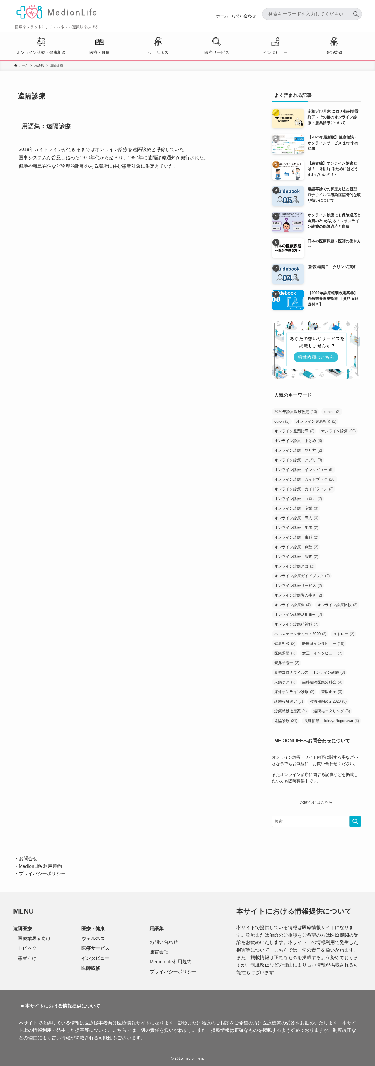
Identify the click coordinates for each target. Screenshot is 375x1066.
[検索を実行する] (355, 821)
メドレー (343, 634)
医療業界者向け (34, 938)
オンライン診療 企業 (296, 508)
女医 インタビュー (322, 653)
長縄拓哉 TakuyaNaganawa (331, 721)
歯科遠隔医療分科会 (322, 682)
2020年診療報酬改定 (295, 411)
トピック (27, 948)
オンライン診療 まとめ (298, 440)
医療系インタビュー (323, 643)
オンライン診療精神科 (296, 624)
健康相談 (284, 643)
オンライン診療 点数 (296, 547)
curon (281, 421)
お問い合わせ (243, 15)
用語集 (157, 928)
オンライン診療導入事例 (298, 595)
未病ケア (284, 682)
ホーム (222, 15)
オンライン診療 (338, 431)
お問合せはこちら (316, 802)
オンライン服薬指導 (294, 431)
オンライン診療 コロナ (298, 498)
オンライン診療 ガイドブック (304, 479)
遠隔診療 (285, 721)
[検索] (356, 11)
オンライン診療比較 (337, 605)
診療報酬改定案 (290, 711)
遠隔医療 (22, 928)
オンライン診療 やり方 (298, 450)
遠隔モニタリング (331, 711)
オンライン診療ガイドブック (302, 576)
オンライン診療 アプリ (298, 460)
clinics (332, 411)
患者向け (27, 958)
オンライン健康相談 (316, 421)
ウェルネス (158, 52)
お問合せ (28, 858)
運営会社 (159, 951)
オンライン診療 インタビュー (303, 469)
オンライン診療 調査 (296, 556)
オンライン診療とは (294, 566)
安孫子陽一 (286, 663)
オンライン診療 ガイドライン (303, 489)
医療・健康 (99, 52)
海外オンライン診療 (294, 692)
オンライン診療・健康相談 (41, 52)
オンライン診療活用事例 (298, 614)
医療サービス (216, 52)
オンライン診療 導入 (296, 518)
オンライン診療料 (292, 605)
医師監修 (334, 52)
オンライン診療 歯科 (296, 537)
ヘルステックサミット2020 (300, 634)
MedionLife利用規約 (171, 961)
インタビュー (275, 52)
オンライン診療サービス (298, 585)
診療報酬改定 (288, 701)
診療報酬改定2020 (328, 701)
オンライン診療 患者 (296, 527)
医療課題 (284, 653)
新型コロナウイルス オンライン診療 (309, 672)
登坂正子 (331, 692)
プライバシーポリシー (42, 873)
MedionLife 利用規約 (40, 866)
